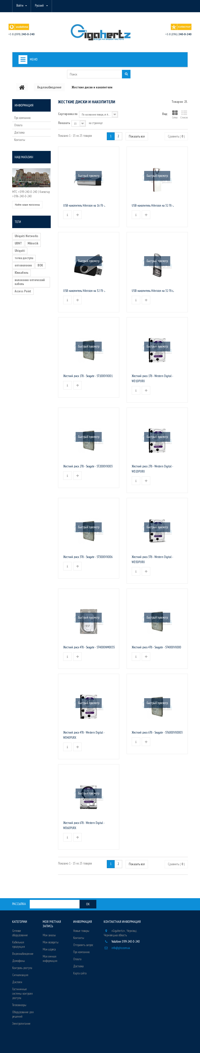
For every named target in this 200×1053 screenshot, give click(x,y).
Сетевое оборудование (20, 933)
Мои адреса (49, 949)
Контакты (19, 140)
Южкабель (21, 273)
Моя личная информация (50, 958)
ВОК (40, 265)
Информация (24, 105)
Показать (64, 123)
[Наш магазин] (31, 177)
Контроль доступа (22, 968)
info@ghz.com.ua (120, 948)
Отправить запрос (83, 945)
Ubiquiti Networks (26, 236)
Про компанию (22, 118)
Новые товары (81, 931)
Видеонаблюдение (22, 954)
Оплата (18, 125)
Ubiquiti (20, 251)
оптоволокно (23, 265)
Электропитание (21, 1023)
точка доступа (24, 258)
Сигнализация (20, 975)
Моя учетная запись (52, 923)
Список (184, 117)
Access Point (23, 291)
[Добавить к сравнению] (77, 215)
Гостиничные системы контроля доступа (22, 993)
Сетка (175, 117)
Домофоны (18, 961)
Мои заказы (49, 935)
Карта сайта (80, 973)
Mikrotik (33, 243)
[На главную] (22, 87)
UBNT (18, 243)
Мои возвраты (51, 942)
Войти (19, 5)
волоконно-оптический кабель (30, 282)
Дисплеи (17, 982)
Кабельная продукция (18, 944)
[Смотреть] (67, 215)
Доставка (19, 132)
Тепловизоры (19, 1005)
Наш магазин (24, 157)
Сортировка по (68, 114)
